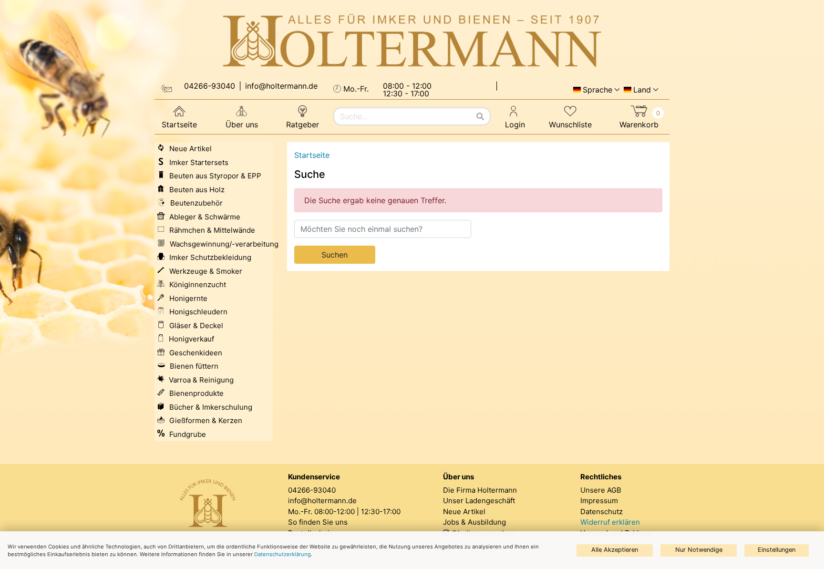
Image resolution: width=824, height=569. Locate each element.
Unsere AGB (600, 490)
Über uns (242, 124)
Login (515, 124)
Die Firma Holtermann (480, 490)
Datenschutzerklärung (282, 554)
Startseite (179, 124)
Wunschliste (570, 124)
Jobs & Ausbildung (474, 522)
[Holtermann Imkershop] (412, 41)
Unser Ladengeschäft (479, 500)
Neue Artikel (464, 511)
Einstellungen (776, 549)
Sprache (597, 89)
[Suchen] (480, 116)
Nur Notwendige (698, 549)
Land (642, 89)
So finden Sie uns (318, 522)
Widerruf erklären (610, 522)
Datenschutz (601, 511)
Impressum (599, 500)
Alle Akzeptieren (614, 549)
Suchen (334, 254)
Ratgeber (302, 124)
